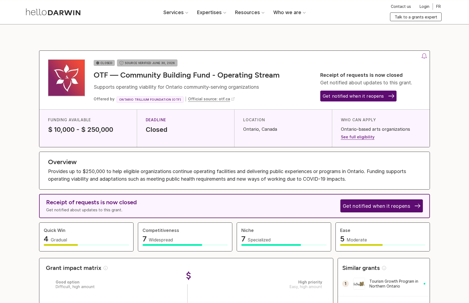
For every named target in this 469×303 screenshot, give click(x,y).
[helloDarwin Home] (53, 12)
